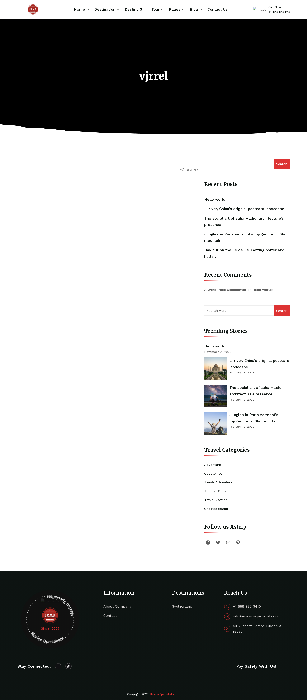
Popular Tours (215, 491)
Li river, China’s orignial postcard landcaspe (244, 208)
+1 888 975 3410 (247, 606)
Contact (110, 615)
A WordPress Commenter (225, 290)
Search (281, 164)
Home (79, 9)
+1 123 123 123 (279, 12)
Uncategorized (216, 509)
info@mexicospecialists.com (257, 616)
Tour (155, 9)
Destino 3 (133, 9)
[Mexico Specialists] (33, 9)
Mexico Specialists (162, 694)
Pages (174, 9)
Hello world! (215, 199)
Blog (194, 9)
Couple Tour (214, 473)
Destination (104, 9)
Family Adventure (218, 482)
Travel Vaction (215, 500)
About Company (117, 606)
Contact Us (217, 9)
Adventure (212, 465)
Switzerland (182, 606)
